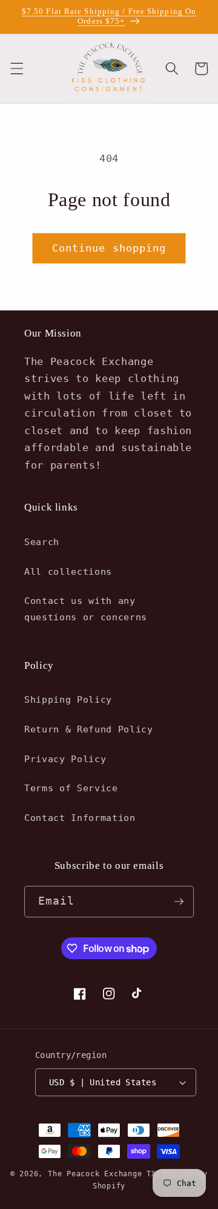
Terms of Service (71, 788)
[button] (16, 68)
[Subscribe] (178, 901)
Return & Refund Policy (88, 729)
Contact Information (80, 817)
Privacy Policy (65, 759)
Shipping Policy (68, 699)
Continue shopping (109, 248)
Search (41, 542)
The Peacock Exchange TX (104, 1174)
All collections (68, 571)
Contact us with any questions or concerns (85, 609)
